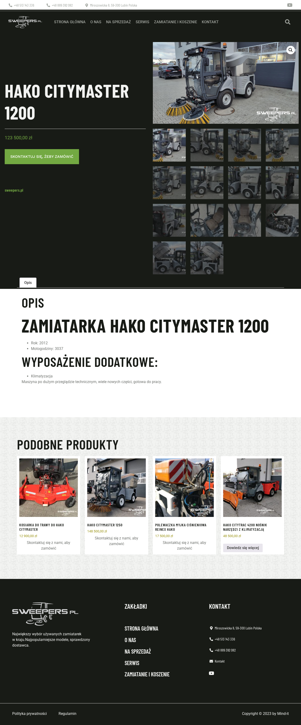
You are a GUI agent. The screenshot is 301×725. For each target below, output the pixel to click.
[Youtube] (290, 5)
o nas (130, 639)
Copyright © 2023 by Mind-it (265, 713)
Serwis (142, 22)
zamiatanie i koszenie (147, 674)
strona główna (141, 628)
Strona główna (70, 22)
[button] (288, 22)
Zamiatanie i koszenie (175, 22)
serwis (132, 662)
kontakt (219, 606)
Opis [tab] (28, 282)
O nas (95, 22)
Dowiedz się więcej (243, 548)
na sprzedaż (138, 651)
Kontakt (210, 22)
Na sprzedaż (118, 22)
